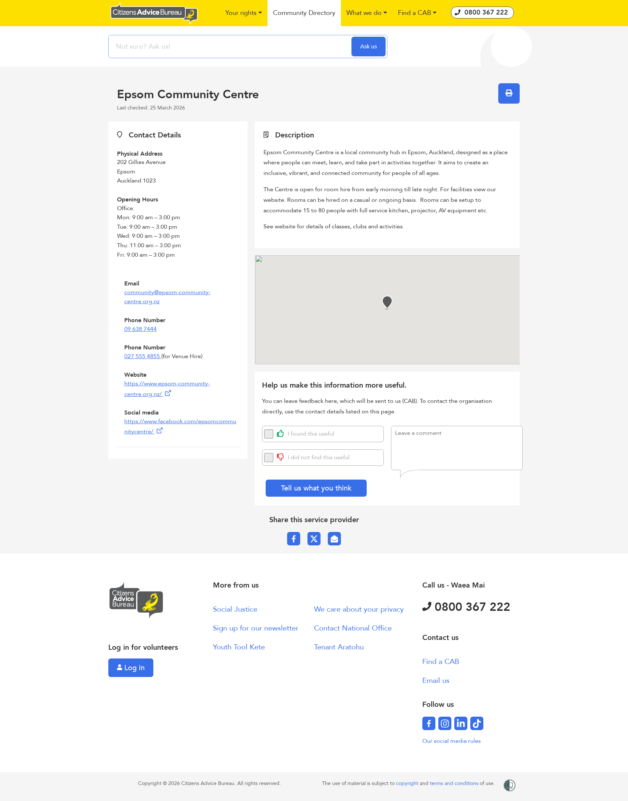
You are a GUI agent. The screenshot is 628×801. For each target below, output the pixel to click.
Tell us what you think (316, 488)
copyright (408, 783)
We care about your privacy (359, 609)
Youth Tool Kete (239, 647)
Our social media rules (451, 741)
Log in (133, 668)
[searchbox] (230, 46)
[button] (243, 13)
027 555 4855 (142, 356)
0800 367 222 (470, 607)
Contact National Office (353, 628)
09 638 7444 (140, 329)
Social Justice (235, 609)
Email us (436, 680)
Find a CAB (440, 661)
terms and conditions (455, 783)
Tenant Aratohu (339, 647)
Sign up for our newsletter (255, 628)
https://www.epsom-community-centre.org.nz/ (167, 389)
